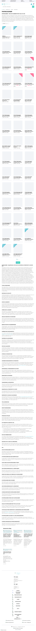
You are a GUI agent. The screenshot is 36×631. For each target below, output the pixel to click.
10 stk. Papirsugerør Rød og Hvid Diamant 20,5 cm (6, 84)
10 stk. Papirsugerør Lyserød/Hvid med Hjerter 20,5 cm (28, 162)
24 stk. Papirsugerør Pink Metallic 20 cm (28, 36)
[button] (5, 23)
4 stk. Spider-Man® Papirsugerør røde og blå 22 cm (6, 254)
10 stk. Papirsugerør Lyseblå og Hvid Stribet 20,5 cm (6, 193)
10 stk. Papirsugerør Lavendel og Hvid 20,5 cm (17, 84)
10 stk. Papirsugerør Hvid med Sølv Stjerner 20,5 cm (18, 177)
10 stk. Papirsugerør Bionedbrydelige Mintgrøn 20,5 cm (17, 100)
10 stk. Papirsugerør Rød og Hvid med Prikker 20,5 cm (6, 224)
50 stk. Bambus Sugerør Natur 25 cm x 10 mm (6, 146)
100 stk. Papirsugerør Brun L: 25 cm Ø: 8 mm (29, 146)
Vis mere (18, 262)
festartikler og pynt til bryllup (9, 512)
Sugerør (12, 9)
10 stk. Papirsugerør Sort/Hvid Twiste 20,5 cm (29, 84)
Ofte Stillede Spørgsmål (18, 593)
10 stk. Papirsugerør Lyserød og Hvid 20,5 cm (6, 162)
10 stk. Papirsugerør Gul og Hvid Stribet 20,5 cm (6, 208)
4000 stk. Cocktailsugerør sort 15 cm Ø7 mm (6, 37)
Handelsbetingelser (18, 594)
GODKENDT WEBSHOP (18, 611)
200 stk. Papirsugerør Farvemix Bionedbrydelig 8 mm (17, 146)
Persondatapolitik (18, 597)
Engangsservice (8, 9)
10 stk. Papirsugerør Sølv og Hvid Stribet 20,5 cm (18, 193)
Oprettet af (18, 629)
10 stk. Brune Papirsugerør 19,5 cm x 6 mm (18, 224)
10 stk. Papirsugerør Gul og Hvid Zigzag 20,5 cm (6, 67)
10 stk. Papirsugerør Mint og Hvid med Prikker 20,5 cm (28, 100)
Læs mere (4, 545)
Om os (18, 608)
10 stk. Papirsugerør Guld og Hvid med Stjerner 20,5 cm (6, 177)
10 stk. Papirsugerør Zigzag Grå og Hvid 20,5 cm (18, 67)
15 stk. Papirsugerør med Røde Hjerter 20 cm (6, 52)
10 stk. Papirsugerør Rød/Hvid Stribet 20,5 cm (29, 208)
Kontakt (18, 590)
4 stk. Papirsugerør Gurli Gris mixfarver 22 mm (18, 254)
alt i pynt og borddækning (29, 436)
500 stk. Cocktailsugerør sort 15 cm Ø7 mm (18, 36)
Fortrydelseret (18, 601)
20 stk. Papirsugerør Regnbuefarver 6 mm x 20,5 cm (29, 131)
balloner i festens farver (22, 365)
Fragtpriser (18, 605)
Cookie (18, 599)
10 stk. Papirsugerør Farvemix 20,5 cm (28, 177)
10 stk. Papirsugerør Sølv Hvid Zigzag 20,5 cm (29, 67)
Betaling (18, 603)
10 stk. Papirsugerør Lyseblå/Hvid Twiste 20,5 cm (28, 193)
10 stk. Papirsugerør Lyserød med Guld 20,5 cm (18, 239)
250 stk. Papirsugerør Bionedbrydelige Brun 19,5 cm (29, 224)
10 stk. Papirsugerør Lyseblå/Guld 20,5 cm (6, 239)
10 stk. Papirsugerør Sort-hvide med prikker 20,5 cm (18, 131)
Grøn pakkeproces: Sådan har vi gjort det (7, 552)
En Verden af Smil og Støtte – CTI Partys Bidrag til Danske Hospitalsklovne (7, 535)
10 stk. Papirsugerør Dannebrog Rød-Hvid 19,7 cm (28, 52)
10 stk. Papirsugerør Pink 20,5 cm (6, 100)
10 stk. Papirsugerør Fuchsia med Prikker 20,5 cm (17, 116)
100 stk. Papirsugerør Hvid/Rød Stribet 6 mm (18, 162)
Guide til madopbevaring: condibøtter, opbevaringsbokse (17, 535)
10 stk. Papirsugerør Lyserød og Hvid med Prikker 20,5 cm (28, 116)
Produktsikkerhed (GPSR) (18, 615)
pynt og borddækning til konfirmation (26, 396)
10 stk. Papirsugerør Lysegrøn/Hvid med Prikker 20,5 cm (6, 131)
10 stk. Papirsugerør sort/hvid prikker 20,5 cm (17, 208)
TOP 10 (4, 9)
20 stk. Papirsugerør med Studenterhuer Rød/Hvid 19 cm (17, 52)
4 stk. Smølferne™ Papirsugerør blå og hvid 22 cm (29, 239)
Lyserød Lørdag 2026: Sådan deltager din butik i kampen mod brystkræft (28, 535)
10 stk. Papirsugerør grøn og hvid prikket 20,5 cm (6, 116)
